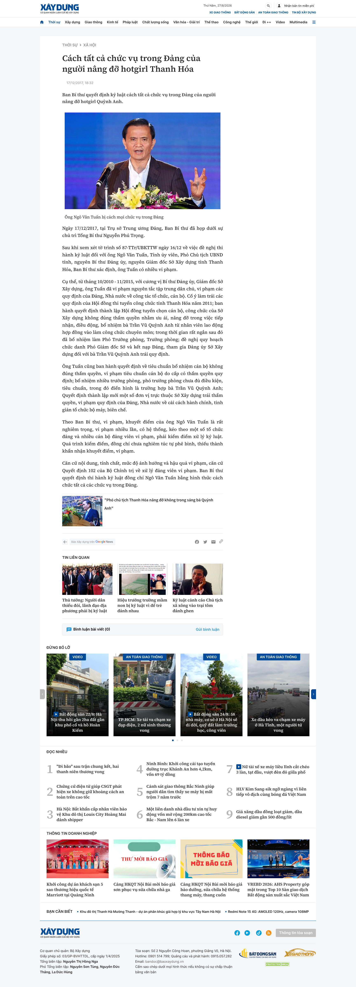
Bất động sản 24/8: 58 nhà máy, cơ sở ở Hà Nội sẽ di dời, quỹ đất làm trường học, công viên (211, 722)
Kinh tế (112, 22)
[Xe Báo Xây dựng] (300, 952)
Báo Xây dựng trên (83, 542)
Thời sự (54, 22)
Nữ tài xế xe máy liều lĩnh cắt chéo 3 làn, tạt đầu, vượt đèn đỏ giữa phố (272, 769)
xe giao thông (220, 12)
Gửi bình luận (207, 629)
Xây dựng (72, 22)
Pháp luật (130, 22)
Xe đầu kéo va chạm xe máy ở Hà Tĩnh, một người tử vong (279, 725)
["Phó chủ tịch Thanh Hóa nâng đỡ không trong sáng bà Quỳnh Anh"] (82, 511)
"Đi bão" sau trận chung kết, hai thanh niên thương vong (88, 769)
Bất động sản (244, 12)
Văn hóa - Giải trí (186, 22)
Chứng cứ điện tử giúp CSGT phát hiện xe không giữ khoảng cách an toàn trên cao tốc (90, 792)
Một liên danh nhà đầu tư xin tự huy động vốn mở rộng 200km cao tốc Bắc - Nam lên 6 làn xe (181, 814)
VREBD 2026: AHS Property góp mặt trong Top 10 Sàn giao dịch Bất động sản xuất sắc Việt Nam (278, 890)
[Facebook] (196, 541)
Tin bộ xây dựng (304, 12)
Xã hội (89, 45)
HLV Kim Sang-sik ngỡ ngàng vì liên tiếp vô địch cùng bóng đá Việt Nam (271, 791)
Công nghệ (231, 22)
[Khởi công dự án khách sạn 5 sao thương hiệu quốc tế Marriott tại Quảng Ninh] (78, 858)
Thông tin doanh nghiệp (72, 833)
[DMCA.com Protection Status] (277, 964)
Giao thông (93, 22)
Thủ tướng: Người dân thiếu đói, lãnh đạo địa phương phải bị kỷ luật (84, 605)
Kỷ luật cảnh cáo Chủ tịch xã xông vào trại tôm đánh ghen (198, 605)
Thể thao (211, 22)
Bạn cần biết (60, 912)
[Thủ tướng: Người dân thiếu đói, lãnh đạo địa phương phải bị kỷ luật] (87, 579)
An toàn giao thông (273, 12)
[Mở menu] (314, 22)
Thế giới (251, 22)
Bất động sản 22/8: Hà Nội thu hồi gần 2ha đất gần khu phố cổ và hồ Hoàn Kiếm (77, 722)
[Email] (213, 541)
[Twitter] (205, 541)
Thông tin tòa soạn (296, 933)
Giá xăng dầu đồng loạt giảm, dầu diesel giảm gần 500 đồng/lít (269, 814)
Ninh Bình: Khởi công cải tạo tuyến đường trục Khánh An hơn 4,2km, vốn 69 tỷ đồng (180, 769)
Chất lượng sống (155, 22)
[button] (173, 740)
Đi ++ (267, 22)
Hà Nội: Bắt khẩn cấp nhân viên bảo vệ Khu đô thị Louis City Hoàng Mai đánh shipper (92, 814)
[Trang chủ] (42, 22)
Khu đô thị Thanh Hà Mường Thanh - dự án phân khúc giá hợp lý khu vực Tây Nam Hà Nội (150, 912)
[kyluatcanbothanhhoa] (142, 161)
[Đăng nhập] (279, 6)
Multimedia (298, 22)
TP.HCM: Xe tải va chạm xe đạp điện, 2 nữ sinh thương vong (144, 725)
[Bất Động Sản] (258, 953)
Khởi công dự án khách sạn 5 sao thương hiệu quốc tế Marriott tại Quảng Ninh (75, 890)
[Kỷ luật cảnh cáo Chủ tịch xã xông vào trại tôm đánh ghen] (198, 579)
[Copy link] (221, 541)
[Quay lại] (65, 542)
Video (280, 22)
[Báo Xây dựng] (59, 8)
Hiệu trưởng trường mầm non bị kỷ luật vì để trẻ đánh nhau (142, 605)
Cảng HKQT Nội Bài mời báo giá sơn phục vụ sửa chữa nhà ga (144, 887)
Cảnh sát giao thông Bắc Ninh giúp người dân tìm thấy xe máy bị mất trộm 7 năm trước (180, 792)
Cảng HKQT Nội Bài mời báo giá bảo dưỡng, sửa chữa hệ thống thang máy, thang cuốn (211, 890)
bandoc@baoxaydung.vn (164, 961)
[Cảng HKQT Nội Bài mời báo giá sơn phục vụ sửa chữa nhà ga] (145, 858)
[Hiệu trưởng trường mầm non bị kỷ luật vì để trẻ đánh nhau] (142, 579)
